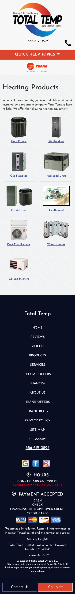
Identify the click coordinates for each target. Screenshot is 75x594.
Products (37, 355)
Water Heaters (56, 244)
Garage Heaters (19, 279)
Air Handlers (56, 141)
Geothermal (56, 210)
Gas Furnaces (18, 176)
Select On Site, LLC (48, 561)
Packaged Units (56, 176)
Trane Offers (37, 402)
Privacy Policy (37, 420)
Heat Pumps (19, 141)
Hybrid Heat (19, 210)
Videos (37, 346)
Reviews (37, 337)
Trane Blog (37, 411)
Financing (37, 383)
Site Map (37, 429)
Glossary (37, 439)
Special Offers (37, 374)
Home (37, 327)
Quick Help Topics (35, 55)
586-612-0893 (38, 448)
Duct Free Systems (18, 244)
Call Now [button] (55, 587)
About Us (38, 392)
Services (37, 364)
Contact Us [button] (19, 587)
